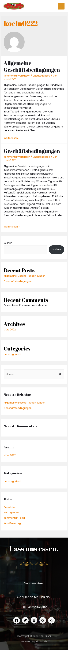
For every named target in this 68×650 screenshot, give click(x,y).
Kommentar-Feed (14, 518)
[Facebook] (16, 620)
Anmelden (10, 507)
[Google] (42, 620)
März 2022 (10, 329)
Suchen (8, 243)
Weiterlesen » (12, 138)
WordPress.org (12, 523)
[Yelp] (51, 620)
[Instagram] (34, 620)
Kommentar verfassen (17, 75)
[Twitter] (25, 620)
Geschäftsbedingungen (32, 150)
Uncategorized (41, 75)
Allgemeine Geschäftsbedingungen (32, 66)
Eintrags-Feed (12, 512)
